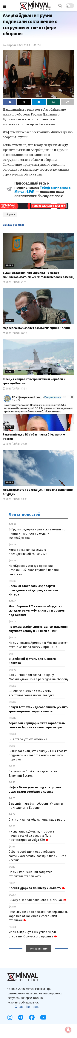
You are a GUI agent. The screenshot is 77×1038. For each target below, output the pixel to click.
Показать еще (39, 948)
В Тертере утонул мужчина (28, 739)
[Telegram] (20, 1017)
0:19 (12, 867)
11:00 (13, 670)
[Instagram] (9, 1017)
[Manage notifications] (68, 1030)
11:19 (13, 637)
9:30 (12, 766)
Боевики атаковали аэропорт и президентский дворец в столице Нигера (33, 590)
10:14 (13, 718)
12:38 (13, 544)
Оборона (10, 214)
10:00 (13, 734)
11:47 (13, 601)
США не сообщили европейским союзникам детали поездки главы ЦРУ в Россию (38, 856)
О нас (19, 1006)
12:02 (13, 581)
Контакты (32, 1006)
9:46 (12, 746)
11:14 (13, 654)
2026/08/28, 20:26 (16, 333)
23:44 (13, 894)
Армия (9, 265)
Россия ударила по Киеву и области (35, 888)
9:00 (13, 814)
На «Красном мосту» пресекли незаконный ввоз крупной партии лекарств (34, 570)
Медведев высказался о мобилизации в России (36, 328)
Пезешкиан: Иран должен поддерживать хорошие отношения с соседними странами (38, 916)
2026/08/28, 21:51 (16, 282)
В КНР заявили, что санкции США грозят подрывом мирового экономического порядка (38, 755)
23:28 (13, 906)
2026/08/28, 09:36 (16, 444)
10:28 (13, 702)
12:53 (13, 524)
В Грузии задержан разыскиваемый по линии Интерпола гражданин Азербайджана (37, 534)
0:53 (12, 826)
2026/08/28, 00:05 (16, 499)
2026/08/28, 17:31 (16, 388)
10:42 (13, 686)
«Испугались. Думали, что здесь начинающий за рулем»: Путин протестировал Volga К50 (31, 836)
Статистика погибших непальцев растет (38, 819)
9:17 (12, 782)
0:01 (12, 883)
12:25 (13, 560)
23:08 (13, 927)
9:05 (12, 798)
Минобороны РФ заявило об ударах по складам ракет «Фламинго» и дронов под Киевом (37, 611)
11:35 (13, 621)
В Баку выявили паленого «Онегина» (36, 900)
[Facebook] (32, 1017)
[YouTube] (43, 1017)
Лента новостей (24, 514)
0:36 (12, 846)
